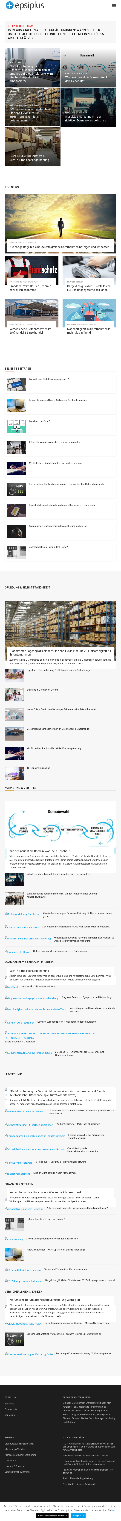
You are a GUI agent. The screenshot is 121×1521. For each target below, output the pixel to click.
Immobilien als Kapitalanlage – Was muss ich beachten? (45, 1192)
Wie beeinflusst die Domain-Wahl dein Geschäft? (40, 851)
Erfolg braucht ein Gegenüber (20, 1041)
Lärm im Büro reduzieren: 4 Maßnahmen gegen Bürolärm (66, 1021)
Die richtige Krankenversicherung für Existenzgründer (83, 1353)
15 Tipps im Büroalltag (38, 768)
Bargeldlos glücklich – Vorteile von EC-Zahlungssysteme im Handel (80, 1280)
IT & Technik (15, 62)
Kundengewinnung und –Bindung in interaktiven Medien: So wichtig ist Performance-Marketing (84, 939)
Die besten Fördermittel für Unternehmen (65, 1269)
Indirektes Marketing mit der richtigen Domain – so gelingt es (58, 874)
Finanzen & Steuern (75, 282)
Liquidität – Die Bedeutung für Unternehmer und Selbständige (58, 670)
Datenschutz (11, 1409)
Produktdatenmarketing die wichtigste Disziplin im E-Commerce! (62, 505)
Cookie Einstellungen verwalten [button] (52, 1516)
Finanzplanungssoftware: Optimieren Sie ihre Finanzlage (58, 400)
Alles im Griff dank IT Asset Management (55, 1172)
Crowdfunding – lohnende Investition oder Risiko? (52, 1238)
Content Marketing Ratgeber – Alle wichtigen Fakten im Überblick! (76, 926)
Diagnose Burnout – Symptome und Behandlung (86, 997)
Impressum (10, 1415)
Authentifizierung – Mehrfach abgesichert (78, 1124)
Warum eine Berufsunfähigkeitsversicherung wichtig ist (58, 526)
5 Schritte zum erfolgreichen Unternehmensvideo (55, 442)
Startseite (9, 1404)
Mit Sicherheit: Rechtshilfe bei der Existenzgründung (56, 463)
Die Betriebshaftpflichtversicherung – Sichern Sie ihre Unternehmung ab (66, 484)
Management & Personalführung (27, 156)
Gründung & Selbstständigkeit (25, 105)
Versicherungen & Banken (17, 1472)
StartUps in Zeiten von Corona (42, 689)
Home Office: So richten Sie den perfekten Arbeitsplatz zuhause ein (62, 709)
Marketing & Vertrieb (76, 73)
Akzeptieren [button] (78, 1516)
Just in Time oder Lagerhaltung (29, 970)
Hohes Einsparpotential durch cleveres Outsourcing (60, 951)
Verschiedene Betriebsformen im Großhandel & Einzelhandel (58, 728)
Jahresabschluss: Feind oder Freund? (48, 547)
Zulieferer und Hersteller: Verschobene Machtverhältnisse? (77, 1208)
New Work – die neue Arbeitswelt (39, 986)
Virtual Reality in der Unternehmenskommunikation (82, 1150)
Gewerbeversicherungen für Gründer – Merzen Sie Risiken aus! (77, 1323)
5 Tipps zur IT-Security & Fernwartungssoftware (60, 1161)
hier (113, 1510)
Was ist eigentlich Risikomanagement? (49, 379)
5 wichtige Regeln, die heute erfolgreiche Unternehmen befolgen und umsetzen (59, 247)
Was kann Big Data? (39, 421)
